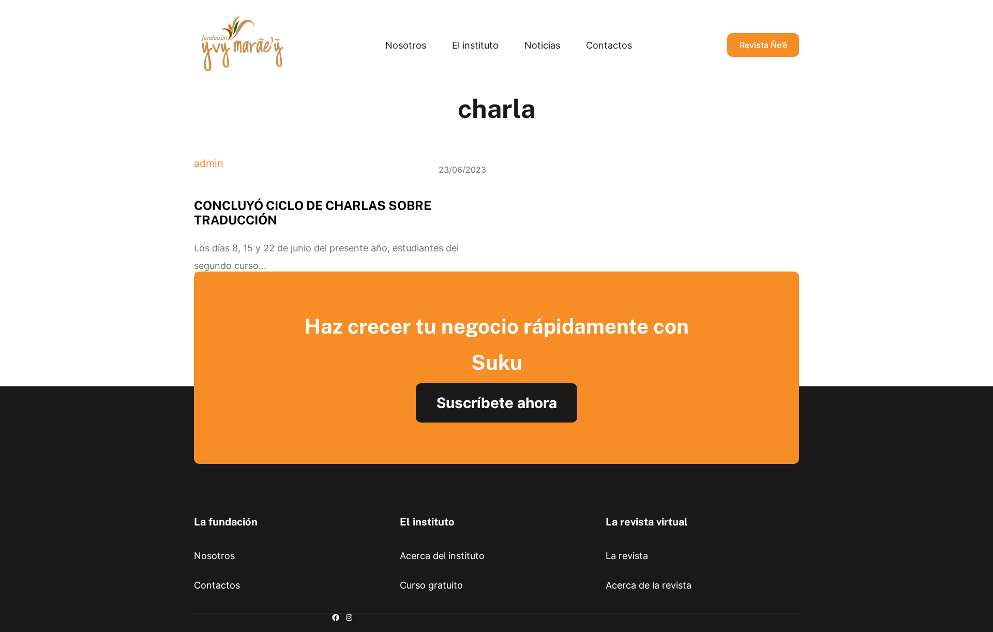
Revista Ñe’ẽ (763, 45)
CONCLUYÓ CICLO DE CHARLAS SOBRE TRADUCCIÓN (312, 212)
